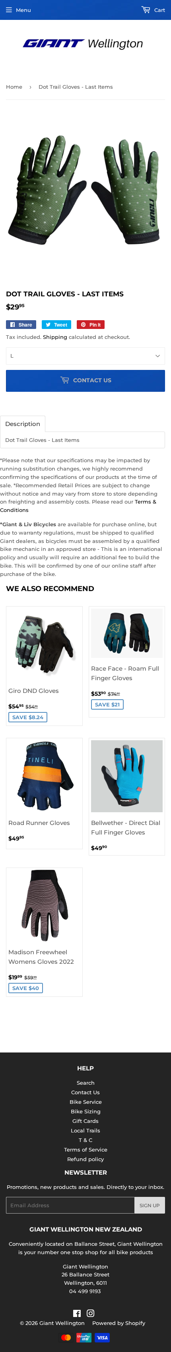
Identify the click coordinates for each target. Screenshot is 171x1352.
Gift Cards (85, 1121)
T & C (85, 1140)
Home (14, 87)
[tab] (22, 424)
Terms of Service (85, 1149)
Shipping (55, 337)
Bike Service (86, 1102)
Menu (23, 10)
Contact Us (85, 1092)
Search (86, 1083)
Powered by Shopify (118, 1323)
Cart (159, 10)
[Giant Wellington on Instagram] (91, 1314)
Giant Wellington (62, 1323)
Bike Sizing (86, 1111)
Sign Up (150, 1205)
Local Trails (85, 1130)
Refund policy (85, 1159)
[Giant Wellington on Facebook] (77, 1314)
